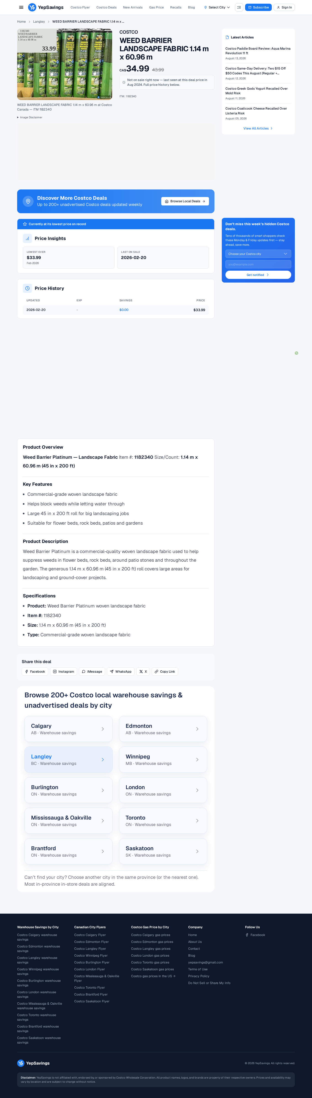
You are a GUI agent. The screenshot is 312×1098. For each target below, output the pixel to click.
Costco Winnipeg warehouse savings (38, 971)
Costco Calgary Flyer (90, 935)
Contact (194, 949)
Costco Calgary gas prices (150, 935)
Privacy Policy (198, 976)
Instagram (66, 671)
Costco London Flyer (89, 969)
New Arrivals (133, 7)
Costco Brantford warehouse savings (38, 1028)
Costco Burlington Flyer (91, 962)
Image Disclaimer (31, 117)
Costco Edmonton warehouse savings (38, 948)
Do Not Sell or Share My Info (209, 983)
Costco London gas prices (150, 955)
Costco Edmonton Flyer (91, 942)
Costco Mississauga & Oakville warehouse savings (39, 1005)
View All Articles (256, 128)
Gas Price (156, 7)
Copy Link (167, 671)
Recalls (176, 7)
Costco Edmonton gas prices (152, 942)
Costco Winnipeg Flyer (91, 955)
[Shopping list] (239, 7)
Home (21, 21)
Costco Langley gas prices (150, 949)
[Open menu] (21, 7)
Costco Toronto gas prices (150, 962)
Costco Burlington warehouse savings (39, 983)
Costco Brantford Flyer (91, 994)
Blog (191, 7)
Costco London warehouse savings (36, 994)
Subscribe (261, 7)
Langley (39, 21)
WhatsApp (123, 671)
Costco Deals (106, 7)
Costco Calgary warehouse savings (37, 937)
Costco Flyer (80, 7)
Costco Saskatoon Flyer (91, 1001)
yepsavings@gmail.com (205, 962)
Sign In (287, 7)
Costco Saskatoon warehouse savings (39, 1040)
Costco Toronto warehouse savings (36, 1017)
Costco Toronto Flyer (89, 987)
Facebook (37, 671)
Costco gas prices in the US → (153, 976)
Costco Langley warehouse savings (37, 960)
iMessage (94, 671)
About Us (195, 942)
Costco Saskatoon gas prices (152, 969)
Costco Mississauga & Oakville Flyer (96, 978)
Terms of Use (198, 969)
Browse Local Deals (185, 201)
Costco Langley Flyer (90, 949)
